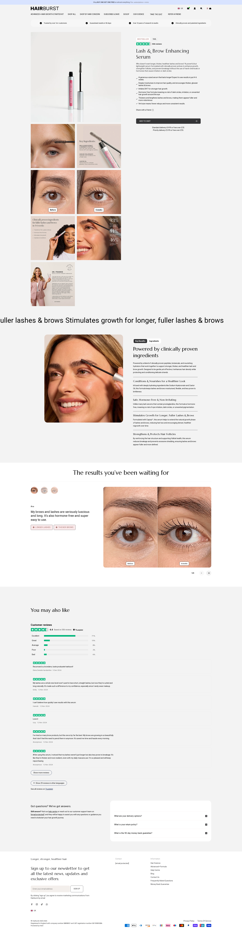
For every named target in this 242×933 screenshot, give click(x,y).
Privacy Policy (189, 921)
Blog (152, 874)
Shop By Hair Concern (90, 14)
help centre (52, 812)
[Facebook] (32, 904)
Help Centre (155, 870)
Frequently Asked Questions (162, 881)
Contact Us (155, 877)
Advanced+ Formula (159, 867)
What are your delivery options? (128, 816)
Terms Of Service (204, 921)
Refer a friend (174, 14)
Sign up (77, 889)
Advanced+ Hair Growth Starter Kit (47, 14)
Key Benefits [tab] (140, 341)
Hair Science (155, 863)
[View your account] (194, 8)
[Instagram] (37, 904)
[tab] (116, 806)
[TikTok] (42, 904)
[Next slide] (208, 573)
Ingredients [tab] (154, 341)
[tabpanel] (165, 397)
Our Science (138, 14)
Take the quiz (156, 14)
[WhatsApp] (47, 904)
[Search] (201, 8)
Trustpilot (49, 789)
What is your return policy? (125, 824)
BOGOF (126, 14)
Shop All (72, 14)
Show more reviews (41, 773)
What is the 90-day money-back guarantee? (133, 833)
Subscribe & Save (111, 14)
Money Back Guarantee (160, 884)
